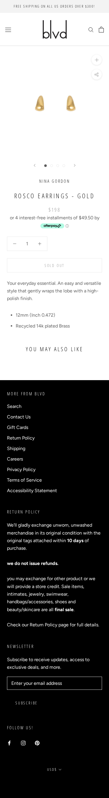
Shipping (16, 448)
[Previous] (34, 165)
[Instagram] (23, 743)
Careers (15, 459)
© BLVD (54, 782)
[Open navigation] (8, 29)
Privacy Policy (21, 469)
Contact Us (19, 417)
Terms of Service (24, 480)
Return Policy (21, 438)
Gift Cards (17, 427)
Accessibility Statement (32, 490)
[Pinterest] (37, 743)
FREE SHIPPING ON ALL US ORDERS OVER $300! (54, 6)
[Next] (75, 165)
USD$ (52, 769)
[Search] (91, 29)
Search (14, 406)
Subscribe (26, 703)
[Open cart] (101, 29)
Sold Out (54, 265)
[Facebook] (9, 743)
